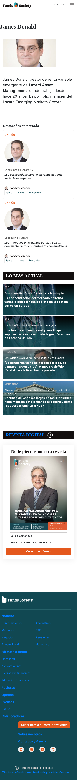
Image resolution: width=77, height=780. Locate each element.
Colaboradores (13, 716)
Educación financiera (15, 680)
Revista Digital (25, 434)
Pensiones (43, 637)
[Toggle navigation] (72, 4)
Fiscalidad (8, 659)
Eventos (7, 702)
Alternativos (44, 623)
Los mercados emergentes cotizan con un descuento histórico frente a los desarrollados (35, 244)
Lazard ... (22, 192)
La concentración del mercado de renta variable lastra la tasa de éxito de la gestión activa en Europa (36, 302)
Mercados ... (36, 192)
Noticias (8, 616)
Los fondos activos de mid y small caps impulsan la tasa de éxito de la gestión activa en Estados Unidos (37, 334)
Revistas (8, 688)
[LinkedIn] (21, 749)
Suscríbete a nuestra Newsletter (44, 725)
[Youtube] (42, 749)
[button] (35, 768)
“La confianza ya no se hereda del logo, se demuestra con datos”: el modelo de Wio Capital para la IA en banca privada (35, 366)
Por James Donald (20, 188)
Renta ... (10, 192)
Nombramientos (12, 623)
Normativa (42, 644)
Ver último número (38, 551)
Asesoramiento (11, 666)
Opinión (7, 695)
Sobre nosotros (30, 734)
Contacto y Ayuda (32, 741)
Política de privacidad (45, 772)
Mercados (8, 630)
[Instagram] (31, 749)
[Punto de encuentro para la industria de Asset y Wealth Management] (17, 4)
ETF (38, 630)
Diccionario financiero (15, 673)
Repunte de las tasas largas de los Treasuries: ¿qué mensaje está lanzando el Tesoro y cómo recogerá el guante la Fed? (38, 402)
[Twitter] (53, 749)
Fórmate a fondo (14, 652)
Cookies (64, 772)
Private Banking (11, 644)
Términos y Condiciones (17, 772)
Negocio (7, 637)
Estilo (5, 709)
